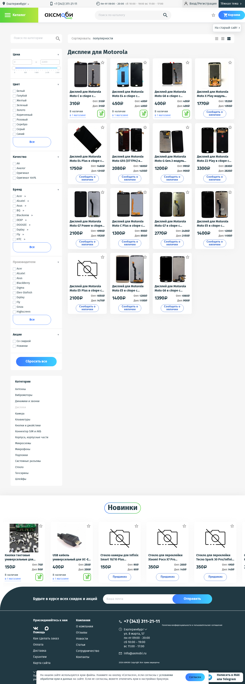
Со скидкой (24, 341)
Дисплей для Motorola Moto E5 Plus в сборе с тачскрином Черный (86, 288)
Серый (21, 129)
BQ (19, 211)
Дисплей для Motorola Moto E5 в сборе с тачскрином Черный (212, 224)
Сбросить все (36, 361)
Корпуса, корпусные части (31, 437)
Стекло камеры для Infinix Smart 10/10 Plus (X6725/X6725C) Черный (119, 557)
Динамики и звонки (27, 401)
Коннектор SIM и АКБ (28, 431)
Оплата (38, 645)
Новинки (22, 346)
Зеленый (22, 105)
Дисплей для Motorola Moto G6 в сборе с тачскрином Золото (170, 94)
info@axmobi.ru (135, 653)
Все (32, 142)
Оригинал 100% (26, 178)
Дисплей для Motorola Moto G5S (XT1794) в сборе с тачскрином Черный (128, 159)
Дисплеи (20, 407)
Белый (21, 91)
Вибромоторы (23, 395)
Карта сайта (42, 663)
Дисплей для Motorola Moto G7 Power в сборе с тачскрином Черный (87, 224)
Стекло (19, 467)
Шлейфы (20, 479)
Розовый (22, 120)
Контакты (82, 657)
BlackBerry (23, 283)
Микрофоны (22, 449)
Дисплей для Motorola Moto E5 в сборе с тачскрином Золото (128, 288)
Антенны (20, 389)
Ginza (20, 307)
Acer (20, 196)
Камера (19, 414)
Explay (22, 230)
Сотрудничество (87, 651)
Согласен (195, 677)
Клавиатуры (22, 420)
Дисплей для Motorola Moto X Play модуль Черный (212, 94)
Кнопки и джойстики (28, 425)
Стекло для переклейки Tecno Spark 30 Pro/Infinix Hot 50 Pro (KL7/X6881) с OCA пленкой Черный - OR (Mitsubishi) (215, 557)
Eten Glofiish (24, 293)
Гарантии (40, 657)
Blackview (24, 215)
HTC (20, 239)
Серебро (22, 124)
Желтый (21, 101)
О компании (84, 627)
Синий (20, 134)
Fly (19, 234)
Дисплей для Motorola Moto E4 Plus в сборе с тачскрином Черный (86, 159)
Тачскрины (22, 473)
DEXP (21, 220)
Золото (21, 110)
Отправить (192, 599)
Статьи (80, 645)
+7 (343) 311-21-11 (63, 4)
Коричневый (24, 115)
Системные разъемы (28, 461)
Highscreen (23, 312)
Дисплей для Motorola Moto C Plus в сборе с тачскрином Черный (128, 224)
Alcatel (22, 201)
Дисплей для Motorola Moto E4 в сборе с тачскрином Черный (128, 94)
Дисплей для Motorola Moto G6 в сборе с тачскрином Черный (170, 288)
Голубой (22, 96)
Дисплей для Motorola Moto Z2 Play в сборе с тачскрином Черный (213, 159)
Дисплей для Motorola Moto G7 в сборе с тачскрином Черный (170, 224)
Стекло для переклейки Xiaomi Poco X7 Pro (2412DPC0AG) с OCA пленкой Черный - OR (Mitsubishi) (165, 557)
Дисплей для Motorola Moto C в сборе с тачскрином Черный (85, 94)
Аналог (21, 168)
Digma (20, 288)
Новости (82, 639)
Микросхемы (23, 443)
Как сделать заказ (46, 639)
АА (18, 163)
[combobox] (18, 4)
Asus (20, 206)
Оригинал (23, 173)
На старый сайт (227, 27)
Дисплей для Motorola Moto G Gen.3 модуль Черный (170, 159)
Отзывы (81, 633)
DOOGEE (23, 225)
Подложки (21, 455)
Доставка (39, 651)
